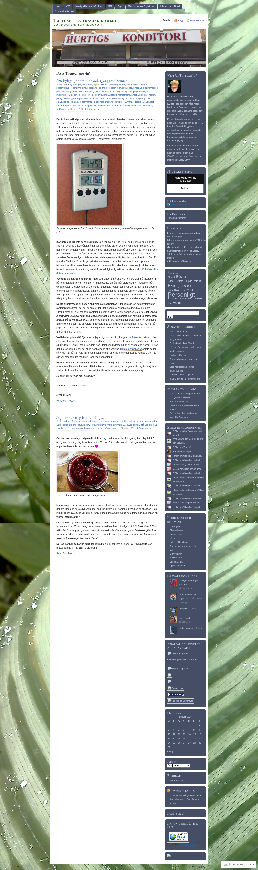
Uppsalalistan (176, 561)
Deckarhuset (176, 534)
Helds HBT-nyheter (179, 542)
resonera (100, 98)
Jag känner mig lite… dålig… (80, 417)
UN (110, 6)
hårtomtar (109, 91)
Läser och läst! (170, 6)
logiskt (113, 95)
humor (140, 421)
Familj (69, 84)
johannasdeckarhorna (183, 477)
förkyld (132, 421)
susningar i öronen (65, 428)
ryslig (109, 424)
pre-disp (67, 98)
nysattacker (137, 95)
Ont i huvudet (185, 618)
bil (100, 88)
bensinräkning (79, 88)
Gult (189, 286)
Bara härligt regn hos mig (182, 367)
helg (118, 91)
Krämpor (77, 84)
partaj (59, 98)
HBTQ (196, 286)
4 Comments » (92, 109)
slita (148, 98)
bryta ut (122, 88)
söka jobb (122, 98)
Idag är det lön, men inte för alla (185, 378)
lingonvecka (89, 424)
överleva (143, 84)
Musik (190, 290)
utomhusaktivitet (105, 105)
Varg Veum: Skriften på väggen (185, 393)
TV (101, 421)
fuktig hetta (94, 91)
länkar (106, 95)
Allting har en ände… (180, 331)
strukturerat (120, 102)
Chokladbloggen (177, 530)
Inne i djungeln (176, 371)
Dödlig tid (183, 608)
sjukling (141, 98)
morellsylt (101, 424)
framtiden (83, 91)
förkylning (66, 91)
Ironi (68, 421)
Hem (58, 6)
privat (91, 98)
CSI (126, 421)
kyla (100, 95)
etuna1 (176, 502)
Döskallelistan (64, 11)
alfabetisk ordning (109, 84)
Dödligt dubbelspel (178, 355)
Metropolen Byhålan (141, 6)
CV (68, 6)
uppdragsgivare (72, 105)
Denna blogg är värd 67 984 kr (182, 659)
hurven (147, 421)
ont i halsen (149, 95)
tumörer (60, 105)
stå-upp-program (149, 424)
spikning (100, 102)
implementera (63, 95)
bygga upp (138, 88)
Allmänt (171, 277)
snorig (70, 102)
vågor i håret (111, 428)
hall (102, 91)
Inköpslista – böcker (89, 6)
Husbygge (133, 91)
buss (129, 88)
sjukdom (133, 98)
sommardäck (88, 102)
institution (75, 95)
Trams (95, 421)
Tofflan (176, 431)
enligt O (195, 608)
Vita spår (187, 447)
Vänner (177, 302)
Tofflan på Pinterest (176, 218)
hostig (124, 91)
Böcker (181, 276)
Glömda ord (175, 538)
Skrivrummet (176, 554)
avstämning (132, 84)
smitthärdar (118, 424)
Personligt (87, 84)
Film (183, 286)
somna (136, 424)
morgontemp (124, 95)
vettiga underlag (133, 105)
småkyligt (61, 102)
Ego (120, 6)
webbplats (61, 109)
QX (171, 550)
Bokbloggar (175, 526)
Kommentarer (197, 20)
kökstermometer (89, 95)
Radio (181, 298)
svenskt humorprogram (87, 428)
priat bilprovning (80, 98)
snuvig (77, 102)
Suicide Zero (176, 557)
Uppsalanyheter (177, 565)
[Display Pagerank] (178, 668)
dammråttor (150, 88)
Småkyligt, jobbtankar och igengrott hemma (92, 80)
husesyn (143, 91)
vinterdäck (147, 105)
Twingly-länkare (184, 790)
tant (102, 428)
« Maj (170, 751)
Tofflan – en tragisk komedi (84, 20)
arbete (122, 84)
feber (75, 91)
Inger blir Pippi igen (179, 417)
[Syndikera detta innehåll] (168, 790)
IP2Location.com (188, 844)
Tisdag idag (184, 628)
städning (109, 102)
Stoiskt (188, 298)
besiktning (92, 88)
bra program (117, 421)
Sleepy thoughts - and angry (183, 413)
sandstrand (111, 98)
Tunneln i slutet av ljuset (181, 374)
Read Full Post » (65, 400)
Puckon (172, 298)
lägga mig (67, 424)
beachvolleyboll (63, 88)
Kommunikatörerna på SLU (183, 546)
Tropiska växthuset (144, 102)
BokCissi (186, 622)
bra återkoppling (110, 88)
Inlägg (180, 20)
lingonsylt (77, 424)
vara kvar (119, 105)
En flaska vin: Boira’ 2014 (182, 343)
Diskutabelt (176, 281)
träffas (130, 102)
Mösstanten (187, 588)
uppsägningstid (89, 105)
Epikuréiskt (193, 281)
